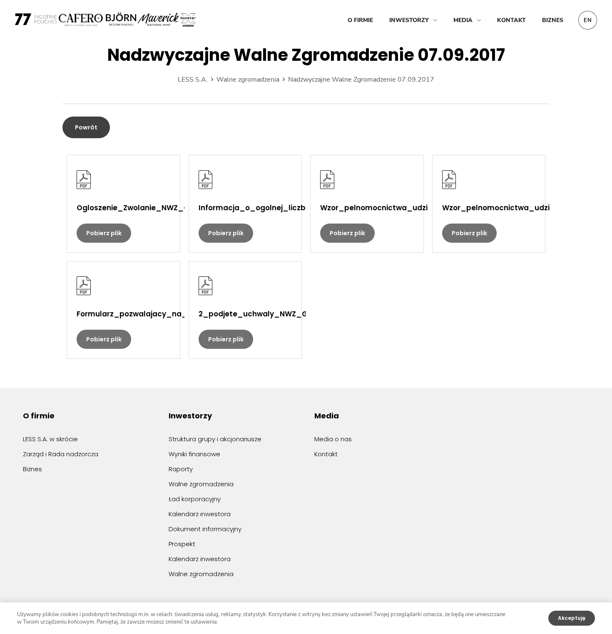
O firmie (360, 20)
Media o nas (333, 439)
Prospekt (182, 544)
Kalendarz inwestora (200, 514)
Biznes (552, 20)
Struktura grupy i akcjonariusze (215, 439)
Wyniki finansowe (194, 454)
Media (463, 20)
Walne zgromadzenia (201, 484)
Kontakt (511, 20)
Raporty (181, 469)
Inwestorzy (409, 20)
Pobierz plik (104, 233)
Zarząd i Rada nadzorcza (60, 454)
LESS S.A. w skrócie (50, 439)
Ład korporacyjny (195, 499)
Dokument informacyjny (205, 529)
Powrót (86, 127)
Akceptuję (571, 618)
